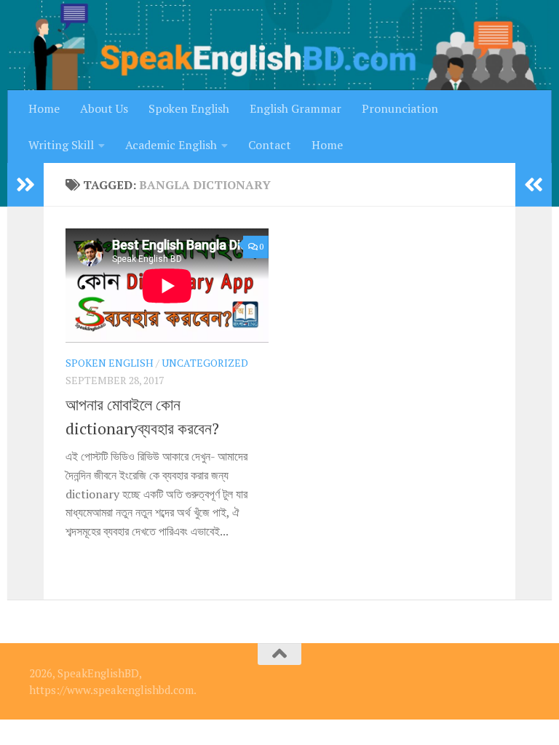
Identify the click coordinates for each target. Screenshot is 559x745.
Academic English (171, 145)
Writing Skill (61, 145)
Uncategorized (205, 363)
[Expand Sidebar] (25, 185)
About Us (104, 108)
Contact (269, 145)
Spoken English (188, 108)
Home (44, 108)
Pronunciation (400, 108)
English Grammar (295, 108)
